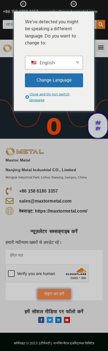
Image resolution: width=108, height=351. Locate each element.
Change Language (54, 80)
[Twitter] (50, 320)
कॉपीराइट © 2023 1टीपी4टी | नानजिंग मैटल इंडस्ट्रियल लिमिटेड (54, 343)
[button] (100, 47)
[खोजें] (100, 24)
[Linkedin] (58, 320)
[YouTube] (67, 320)
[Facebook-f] (41, 320)
